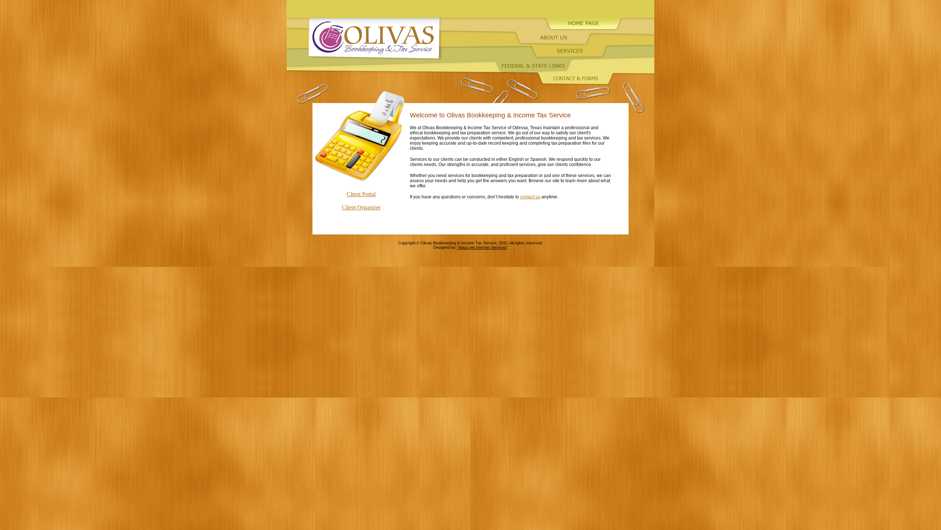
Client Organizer (361, 207)
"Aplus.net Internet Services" (482, 247)
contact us (530, 196)
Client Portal (361, 194)
